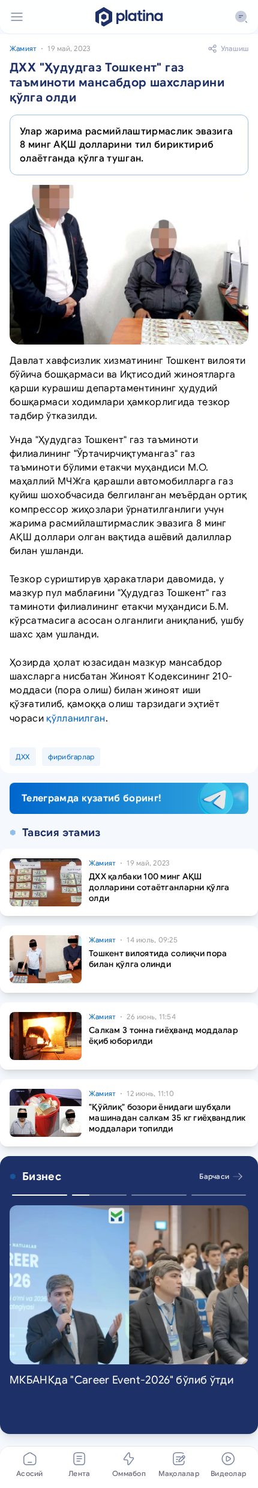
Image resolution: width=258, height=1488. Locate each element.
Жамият (23, 48)
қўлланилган (76, 718)
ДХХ (23, 756)
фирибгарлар (71, 756)
